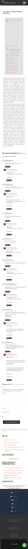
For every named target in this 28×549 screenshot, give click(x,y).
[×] (24, 545)
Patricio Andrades (10, 169)
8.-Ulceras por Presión (12, 63)
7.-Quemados (11, 61)
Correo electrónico (6, 412)
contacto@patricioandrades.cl (14, 528)
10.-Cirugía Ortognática (13, 68)
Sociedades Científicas (17, 472)
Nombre (4, 408)
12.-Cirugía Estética (12, 72)
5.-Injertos (10, 57)
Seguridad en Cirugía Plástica (10, 439)
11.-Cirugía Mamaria (12, 70)
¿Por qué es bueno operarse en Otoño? (12, 442)
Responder (7, 166)
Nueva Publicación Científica (9, 444)
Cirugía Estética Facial (17, 467)
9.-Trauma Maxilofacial (13, 65)
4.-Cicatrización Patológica (13, 55)
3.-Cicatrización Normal (13, 53)
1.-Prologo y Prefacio (12, 45)
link (11, 364)
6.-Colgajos (10, 59)
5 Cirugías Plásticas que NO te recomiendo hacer (14, 447)
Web (3, 416)
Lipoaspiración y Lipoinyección (19, 470)
